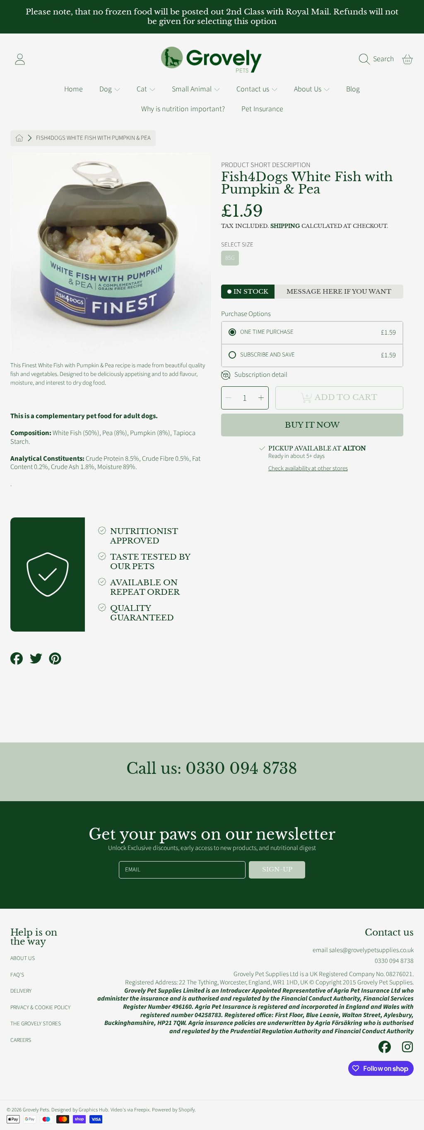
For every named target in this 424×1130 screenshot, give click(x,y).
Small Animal (192, 89)
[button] (378, 59)
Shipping (285, 226)
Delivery (20, 991)
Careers (20, 1040)
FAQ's (17, 975)
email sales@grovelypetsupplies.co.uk (363, 950)
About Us (308, 89)
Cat (143, 89)
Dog (106, 89)
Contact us (253, 89)
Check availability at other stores (308, 468)
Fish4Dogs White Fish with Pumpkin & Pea (93, 138)
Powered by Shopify (173, 1109)
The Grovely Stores (35, 1023)
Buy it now (312, 425)
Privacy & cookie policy (40, 1007)
